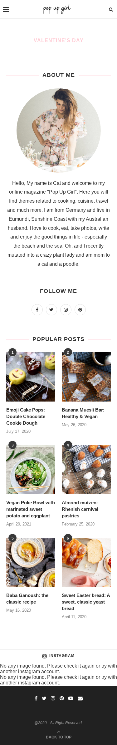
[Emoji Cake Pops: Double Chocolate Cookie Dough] (30, 376)
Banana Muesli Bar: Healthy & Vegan (83, 413)
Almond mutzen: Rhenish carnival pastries (80, 509)
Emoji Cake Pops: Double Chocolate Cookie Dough (25, 416)
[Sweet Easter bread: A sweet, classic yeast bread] (86, 562)
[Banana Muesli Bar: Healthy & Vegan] (86, 376)
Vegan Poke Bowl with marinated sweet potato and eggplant (30, 509)
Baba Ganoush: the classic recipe (27, 598)
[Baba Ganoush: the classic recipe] (30, 562)
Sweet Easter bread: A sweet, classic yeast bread (86, 602)
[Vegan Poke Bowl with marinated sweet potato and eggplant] (30, 469)
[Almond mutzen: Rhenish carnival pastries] (86, 469)
